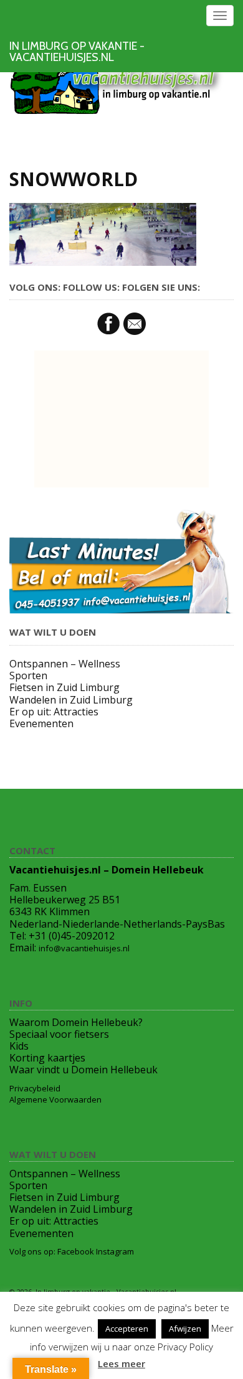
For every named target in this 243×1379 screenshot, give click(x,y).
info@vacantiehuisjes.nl (84, 948)
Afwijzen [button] (185, 1328)
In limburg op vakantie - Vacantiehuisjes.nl (77, 51)
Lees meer (121, 1363)
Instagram (115, 1251)
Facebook (75, 1251)
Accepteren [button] (126, 1328)
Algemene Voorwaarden (55, 1099)
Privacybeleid (34, 1088)
